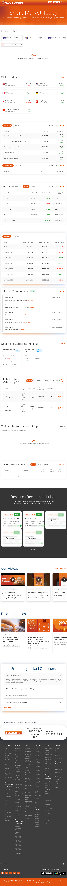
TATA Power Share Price (18, 836)
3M (12, 45)
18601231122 (34, 730)
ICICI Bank (47, 781)
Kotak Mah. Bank (9, 220)
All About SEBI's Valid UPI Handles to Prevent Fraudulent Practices (28, 752)
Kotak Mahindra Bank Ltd (12, 147)
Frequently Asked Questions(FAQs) (18, 791)
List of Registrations (18, 811)
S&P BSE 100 (48, 754)
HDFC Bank (7, 209)
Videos (56, 753)
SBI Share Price (7, 790)
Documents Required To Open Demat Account (28, 795)
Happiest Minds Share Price (18, 828)
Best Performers (55, 380)
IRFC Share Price (8, 803)
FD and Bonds (7, 756)
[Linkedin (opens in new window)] (14, 873)
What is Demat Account (27, 769)
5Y (18, 45)
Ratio (12, 356)
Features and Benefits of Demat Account (28, 788)
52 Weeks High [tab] (8, 165)
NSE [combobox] (61, 426)
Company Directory (7, 819)
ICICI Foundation (48, 784)
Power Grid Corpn (9, 215)
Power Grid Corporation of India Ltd (15, 136)
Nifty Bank (47, 768)
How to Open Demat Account (28, 817)
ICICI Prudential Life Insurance (48, 799)
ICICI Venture (48, 808)
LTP (3, 356)
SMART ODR (18, 782)
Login (50, 2)
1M (9, 45)
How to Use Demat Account (28, 774)
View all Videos (60, 568)
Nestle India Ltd (9, 152)
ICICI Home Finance (48, 814)
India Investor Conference (8, 778)
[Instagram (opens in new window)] (6, 873)
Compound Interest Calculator (38, 755)
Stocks (6, 748)
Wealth (17, 762)
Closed (46, 380)
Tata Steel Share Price (8, 815)
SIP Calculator (38, 788)
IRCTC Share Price (8, 799)
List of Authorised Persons (58, 778)
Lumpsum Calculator (37, 769)
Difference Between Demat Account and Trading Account (28, 809)
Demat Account (37, 817)
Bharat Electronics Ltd (11, 158)
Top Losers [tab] (17, 125)
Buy (16, 515)
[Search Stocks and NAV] (61, 2)
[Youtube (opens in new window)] (18, 873)
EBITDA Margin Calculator (37, 761)
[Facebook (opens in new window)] (2, 873)
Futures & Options (7, 767)
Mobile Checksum (57, 782)
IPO (6, 771)
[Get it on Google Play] (60, 873)
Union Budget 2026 (8, 774)
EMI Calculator (37, 773)
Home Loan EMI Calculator (38, 797)
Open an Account (55, 520)
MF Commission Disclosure (18, 806)
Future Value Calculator (38, 765)
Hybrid (46, 464)
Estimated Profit (16, 523)
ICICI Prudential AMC (47, 804)
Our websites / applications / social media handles (58, 772)
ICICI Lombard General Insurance (48, 793)
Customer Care (17, 759)
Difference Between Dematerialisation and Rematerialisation (28, 762)
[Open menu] (65, 2)
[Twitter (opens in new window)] (10, 873)
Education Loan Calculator (37, 802)
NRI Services (18, 765)
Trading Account (37, 821)
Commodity (8, 753)
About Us (17, 771)
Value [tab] (33, 186)
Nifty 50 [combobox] (51, 165)
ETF (6, 762)
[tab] (12, 38)
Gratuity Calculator (37, 777)
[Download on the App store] (47, 873)
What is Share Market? (13, 675)
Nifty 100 (47, 766)
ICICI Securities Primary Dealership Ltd (48, 820)
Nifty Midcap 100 (48, 760)
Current (29, 380)
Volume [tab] (26, 186)
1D (2, 45)
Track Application (58, 786)
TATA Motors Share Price (18, 852)
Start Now (56, 2)
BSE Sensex (48, 757)
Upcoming (38, 380)
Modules (57, 755)
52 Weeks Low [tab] (20, 165)
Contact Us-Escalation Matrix (18, 775)
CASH (11, 514)
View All (63, 31)
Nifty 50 (51, 125)
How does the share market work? (17, 696)
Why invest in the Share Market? (16, 702)
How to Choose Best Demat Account (28, 781)
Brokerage (17, 748)
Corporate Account (37, 825)
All (21, 45)
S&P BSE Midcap (47, 751)
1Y (15, 45)
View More (7, 707)
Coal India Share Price (18, 844)
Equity (33, 464)
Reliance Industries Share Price (8, 795)
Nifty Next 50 (48, 763)
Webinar (57, 750)
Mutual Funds (8, 750)
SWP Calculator (37, 785)
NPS (6, 764)
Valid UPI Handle (17, 815)
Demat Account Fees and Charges (28, 801)
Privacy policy (18, 779)
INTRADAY (6, 514)
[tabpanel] (33, 45)
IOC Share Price (7, 807)
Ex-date (13, 362)
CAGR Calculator (37, 792)
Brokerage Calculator (37, 781)
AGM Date (37, 356)
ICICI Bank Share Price (18, 848)
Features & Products (18, 796)
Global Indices (48, 748)
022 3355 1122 (34, 735)
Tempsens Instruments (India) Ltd (8, 408)
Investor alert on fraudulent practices (18, 786)
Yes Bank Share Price (8, 811)
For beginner (13, 589)
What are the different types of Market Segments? (22, 689)
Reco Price (4, 523)
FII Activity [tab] (7, 236)
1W (6, 45)
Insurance (7, 759)
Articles (57, 748)
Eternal (6, 198)
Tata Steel (7, 204)
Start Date (5, 362)
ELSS (39, 464)
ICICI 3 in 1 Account (37, 813)
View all (34, 550)
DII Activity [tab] (16, 236)
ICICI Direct (48, 811)
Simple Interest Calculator (37, 750)
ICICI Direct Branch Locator (18, 801)
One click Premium (17, 755)
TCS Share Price (17, 832)
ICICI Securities (47, 788)
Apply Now (59, 397)
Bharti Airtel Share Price (18, 840)
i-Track (56, 767)
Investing (5, 589)
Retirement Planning (18, 751)
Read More (30, 300)
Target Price (10, 523)
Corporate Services (17, 768)
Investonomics (58, 758)
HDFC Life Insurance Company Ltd (15, 141)
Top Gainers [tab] (7, 125)
